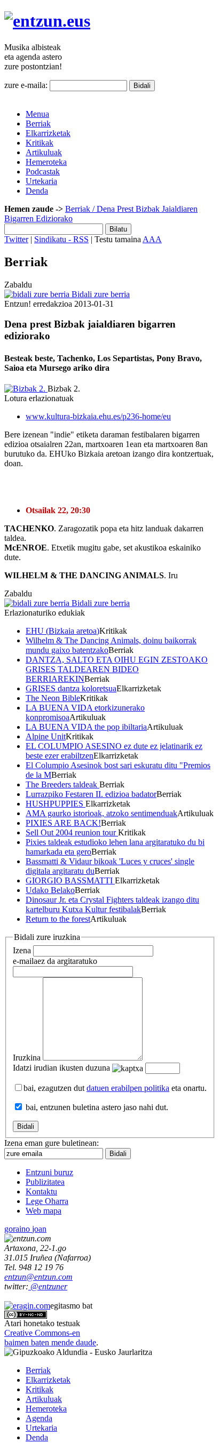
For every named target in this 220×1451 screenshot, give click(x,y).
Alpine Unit (46, 736)
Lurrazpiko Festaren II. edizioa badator (91, 794)
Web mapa (43, 1210)
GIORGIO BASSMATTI (70, 880)
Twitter (16, 239)
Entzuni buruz (49, 1172)
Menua (37, 113)
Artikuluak (44, 152)
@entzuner (47, 1286)
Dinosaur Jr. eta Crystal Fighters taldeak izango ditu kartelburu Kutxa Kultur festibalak (112, 904)
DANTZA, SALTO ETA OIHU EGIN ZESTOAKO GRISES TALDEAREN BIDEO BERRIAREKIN (117, 669)
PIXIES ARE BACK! (63, 822)
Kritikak (39, 142)
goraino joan (25, 1228)
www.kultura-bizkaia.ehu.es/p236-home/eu (98, 416)
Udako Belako (50, 890)
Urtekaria (41, 181)
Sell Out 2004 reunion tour (72, 832)
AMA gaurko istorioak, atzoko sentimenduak (101, 813)
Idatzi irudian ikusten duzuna (61, 1067)
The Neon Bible (53, 698)
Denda (37, 190)
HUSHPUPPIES (55, 803)
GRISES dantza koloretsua (71, 688)
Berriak (38, 123)
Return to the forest (58, 918)
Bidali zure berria (99, 294)
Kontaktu (41, 1191)
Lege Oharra (47, 1201)
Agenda (39, 1418)
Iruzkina (27, 1057)
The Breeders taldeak (62, 784)
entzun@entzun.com (38, 1276)
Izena (22, 950)
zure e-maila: (26, 85)
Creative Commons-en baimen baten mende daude (50, 1337)
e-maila (55, 961)
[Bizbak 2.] (26, 388)
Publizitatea (45, 1181)
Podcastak (43, 171)
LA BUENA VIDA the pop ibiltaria (86, 726)
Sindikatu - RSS (61, 239)
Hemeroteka (46, 161)
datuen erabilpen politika (128, 1088)
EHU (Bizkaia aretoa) (62, 630)
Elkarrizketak (48, 133)
